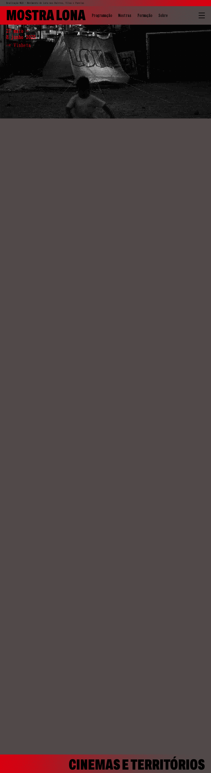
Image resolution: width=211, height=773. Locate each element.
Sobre (163, 15)
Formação (144, 15)
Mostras (124, 15)
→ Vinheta (18, 45)
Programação (102, 15)
